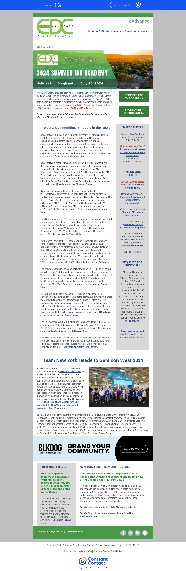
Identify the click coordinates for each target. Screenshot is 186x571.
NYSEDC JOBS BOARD (132, 173)
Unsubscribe (69, 551)
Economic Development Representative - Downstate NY (132, 200)
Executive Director (133, 236)
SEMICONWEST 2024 (70, 371)
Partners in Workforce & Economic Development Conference (132, 152)
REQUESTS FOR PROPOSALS (132, 264)
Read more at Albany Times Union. (80, 347)
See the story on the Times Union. (65, 234)
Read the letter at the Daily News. (93, 262)
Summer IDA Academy (132, 134)
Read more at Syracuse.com (69, 156)
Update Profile (85, 551)
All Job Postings (132, 252)
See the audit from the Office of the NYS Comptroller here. (109, 507)
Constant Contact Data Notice (108, 551)
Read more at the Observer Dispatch (76, 184)
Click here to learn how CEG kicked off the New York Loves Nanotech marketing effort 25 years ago (58, 405)
